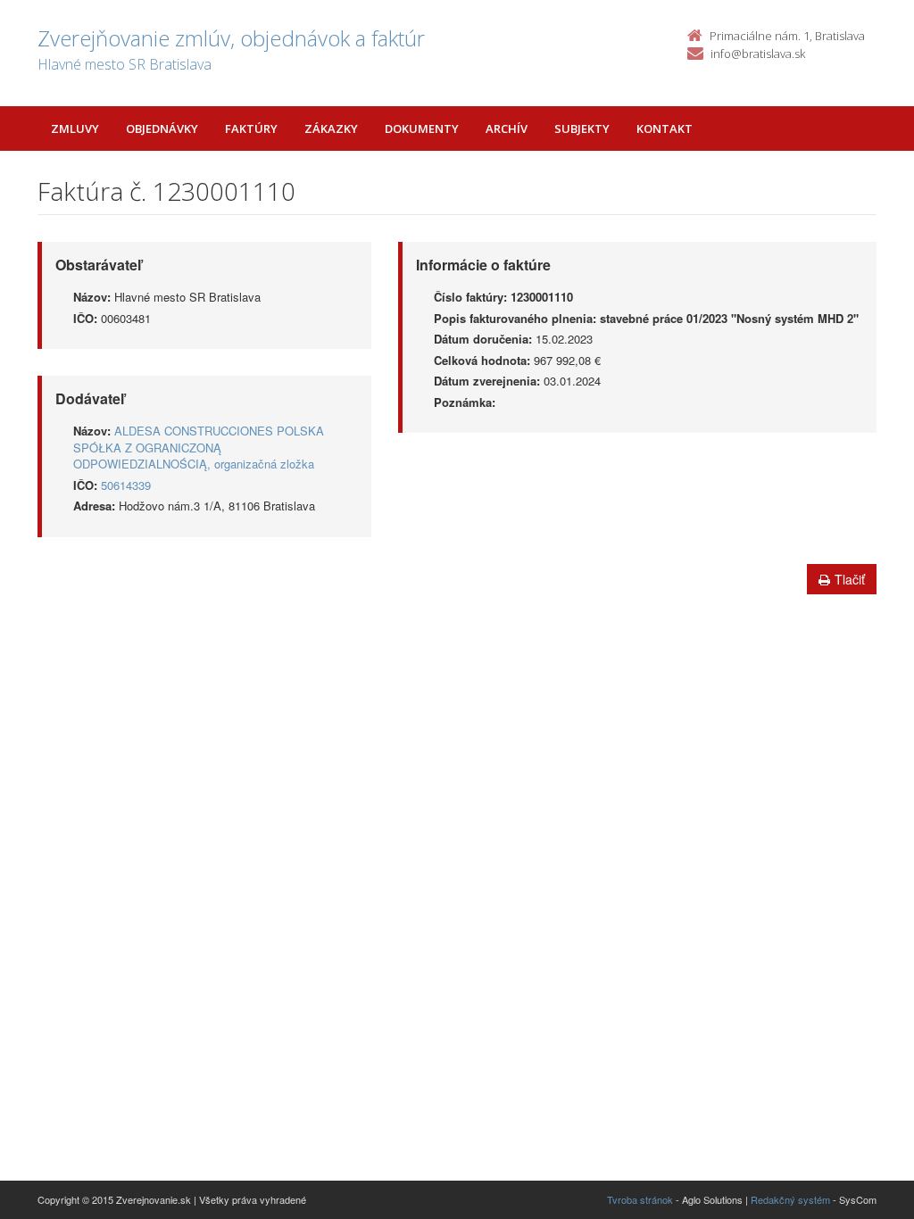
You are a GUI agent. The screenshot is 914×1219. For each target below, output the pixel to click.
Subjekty (582, 128)
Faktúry (251, 128)
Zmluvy (75, 128)
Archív (507, 128)
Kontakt (664, 128)
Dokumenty (422, 128)
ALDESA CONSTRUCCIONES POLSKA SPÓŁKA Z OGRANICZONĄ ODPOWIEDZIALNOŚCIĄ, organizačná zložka (198, 447)
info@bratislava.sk (757, 54)
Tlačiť (850, 579)
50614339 (126, 485)
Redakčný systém (790, 1199)
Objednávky (162, 128)
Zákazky (331, 128)
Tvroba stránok (640, 1199)
